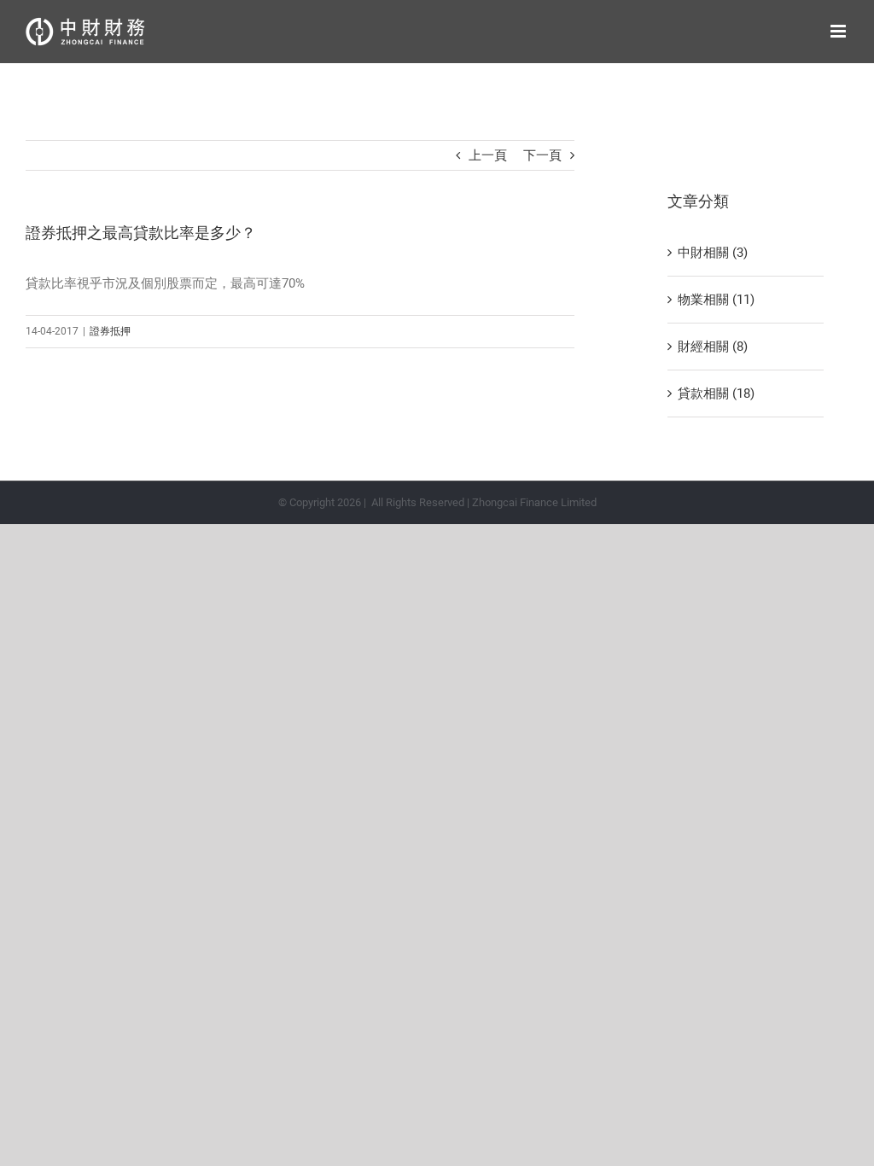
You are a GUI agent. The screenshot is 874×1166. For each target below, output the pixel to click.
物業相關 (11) (716, 299)
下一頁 (542, 155)
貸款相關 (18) (716, 393)
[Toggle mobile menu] (839, 31)
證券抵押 (110, 331)
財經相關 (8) (713, 346)
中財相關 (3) (713, 252)
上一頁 (488, 155)
